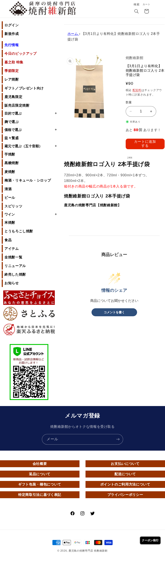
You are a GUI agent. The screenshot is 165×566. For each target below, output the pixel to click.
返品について (39, 474)
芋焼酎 (10, 154)
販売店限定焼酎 (17, 105)
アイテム (12, 248)
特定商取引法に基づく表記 (39, 494)
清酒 (8, 189)
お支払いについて (125, 463)
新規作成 (12, 34)
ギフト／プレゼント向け (24, 88)
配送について (125, 474)
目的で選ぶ (31, 113)
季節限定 (12, 71)
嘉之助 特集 (14, 62)
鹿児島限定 (13, 97)
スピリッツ (13, 206)
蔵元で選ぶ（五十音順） (31, 146)
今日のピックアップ (21, 53)
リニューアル (15, 266)
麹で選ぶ (12, 122)
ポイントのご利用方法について (125, 484)
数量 (129, 102)
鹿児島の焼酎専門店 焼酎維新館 (88, 550)
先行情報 (12, 45)
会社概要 (40, 463)
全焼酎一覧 (13, 257)
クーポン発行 (150, 540)
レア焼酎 (12, 79)
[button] (137, 12)
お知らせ (12, 283)
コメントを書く (114, 312)
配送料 (137, 90)
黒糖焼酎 (12, 163)
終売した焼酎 (15, 274)
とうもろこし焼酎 (19, 231)
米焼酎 (10, 222)
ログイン (12, 25)
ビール (10, 197)
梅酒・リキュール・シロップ (28, 180)
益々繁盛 (12, 138)
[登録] (118, 439)
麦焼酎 (10, 172)
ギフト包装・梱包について (39, 484)
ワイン (31, 214)
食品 (8, 240)
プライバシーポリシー (125, 494)
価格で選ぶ (31, 130)
